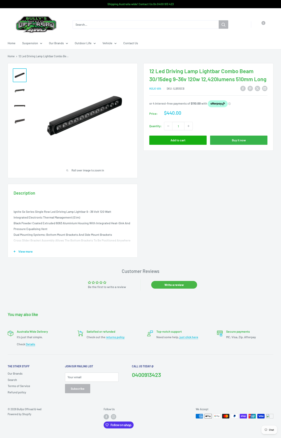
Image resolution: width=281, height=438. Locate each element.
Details (30, 344)
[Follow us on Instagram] (113, 416)
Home (11, 43)
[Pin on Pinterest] (250, 88)
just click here (188, 337)
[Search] (223, 24)
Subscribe (77, 388)
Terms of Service (19, 386)
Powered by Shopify (19, 414)
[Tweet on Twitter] (257, 88)
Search (12, 380)
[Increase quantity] (188, 126)
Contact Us (130, 43)
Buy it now (239, 140)
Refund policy (17, 392)
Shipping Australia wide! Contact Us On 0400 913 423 (140, 4)
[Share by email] (264, 88)
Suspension (30, 43)
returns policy (115, 337)
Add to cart (178, 140)
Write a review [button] (174, 285)
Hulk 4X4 (155, 88)
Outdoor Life (83, 43)
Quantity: (155, 126)
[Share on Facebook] (243, 88)
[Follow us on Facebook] (106, 416)
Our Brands (56, 43)
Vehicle (107, 43)
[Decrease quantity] (168, 126)
